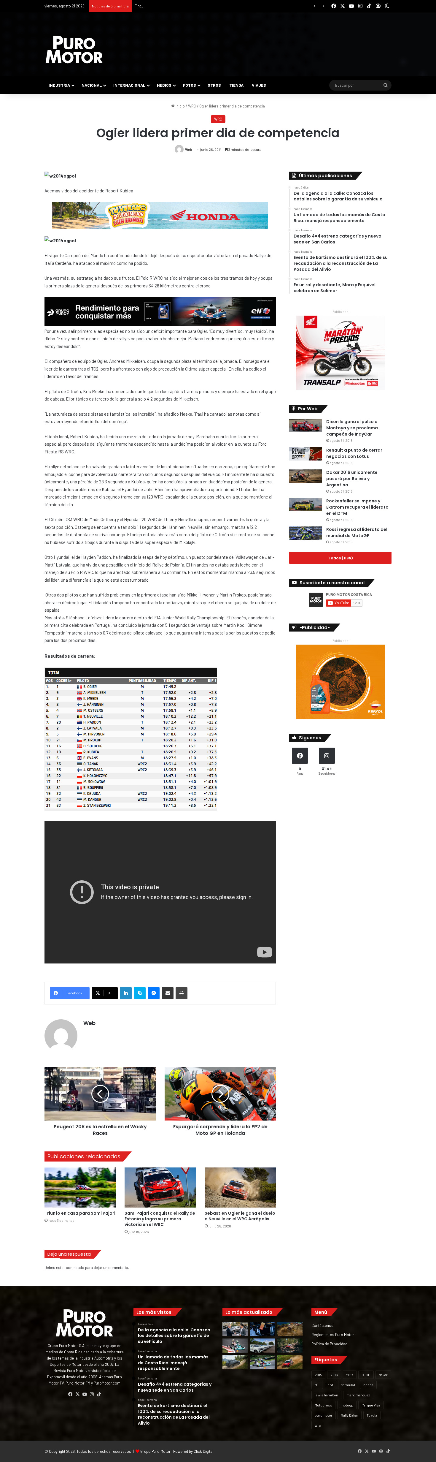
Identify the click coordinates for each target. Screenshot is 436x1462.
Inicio (180, 106)
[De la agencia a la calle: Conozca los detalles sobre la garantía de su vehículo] (235, 1329)
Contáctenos (322, 1325)
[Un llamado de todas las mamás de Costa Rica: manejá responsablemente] (262, 1329)
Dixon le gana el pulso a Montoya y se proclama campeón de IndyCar (352, 428)
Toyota (372, 1415)
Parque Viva (371, 1405)
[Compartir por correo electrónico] (168, 993)
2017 (349, 1375)
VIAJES (259, 85)
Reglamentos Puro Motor (332, 1334)
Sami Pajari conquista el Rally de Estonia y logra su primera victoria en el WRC (160, 1218)
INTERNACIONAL (129, 85)
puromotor (323, 1415)
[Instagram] (91, 1394)
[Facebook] (70, 1394)
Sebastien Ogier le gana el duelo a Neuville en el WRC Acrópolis (240, 1216)
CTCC (366, 1375)
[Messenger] (154, 993)
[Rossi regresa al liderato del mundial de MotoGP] (305, 533)
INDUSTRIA (59, 85)
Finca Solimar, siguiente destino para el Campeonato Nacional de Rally (194, 6)
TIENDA (236, 85)
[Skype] (140, 993)
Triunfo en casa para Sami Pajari (79, 1213)
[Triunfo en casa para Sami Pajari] (80, 1187)
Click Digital (203, 1451)
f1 (316, 1385)
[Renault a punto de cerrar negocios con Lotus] (305, 454)
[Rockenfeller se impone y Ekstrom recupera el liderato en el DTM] (305, 504)
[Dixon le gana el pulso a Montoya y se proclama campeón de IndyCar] (305, 425)
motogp (346, 1405)
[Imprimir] (181, 993)
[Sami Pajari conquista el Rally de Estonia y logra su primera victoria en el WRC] (160, 1187)
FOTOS (189, 85)
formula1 (348, 1385)
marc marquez (358, 1395)
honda (368, 1385)
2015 (318, 1375)
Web (188, 149)
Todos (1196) (340, 557)
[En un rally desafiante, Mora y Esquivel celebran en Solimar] (290, 1345)
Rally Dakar (349, 1415)
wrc (318, 1425)
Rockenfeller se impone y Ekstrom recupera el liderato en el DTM (357, 507)
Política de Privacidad (329, 1343)
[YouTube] (84, 1394)
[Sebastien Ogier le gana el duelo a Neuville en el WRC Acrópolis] (240, 1187)
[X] (77, 1394)
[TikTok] (98, 1394)
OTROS (214, 85)
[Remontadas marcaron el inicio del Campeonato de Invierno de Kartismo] (262, 1362)
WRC (192, 106)
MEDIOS (164, 85)
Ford (329, 1385)
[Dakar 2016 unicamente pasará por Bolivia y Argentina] (305, 476)
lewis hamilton (326, 1395)
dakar (383, 1375)
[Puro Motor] (74, 49)
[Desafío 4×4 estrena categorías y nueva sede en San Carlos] (290, 1329)
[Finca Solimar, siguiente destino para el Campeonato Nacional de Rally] (290, 1362)
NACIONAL (92, 85)
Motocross (323, 1405)
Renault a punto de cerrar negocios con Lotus (354, 453)
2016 (334, 1375)
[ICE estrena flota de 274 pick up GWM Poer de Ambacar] (262, 1345)
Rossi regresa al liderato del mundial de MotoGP (356, 532)
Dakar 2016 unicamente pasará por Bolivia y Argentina (352, 478)
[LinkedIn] (126, 993)
